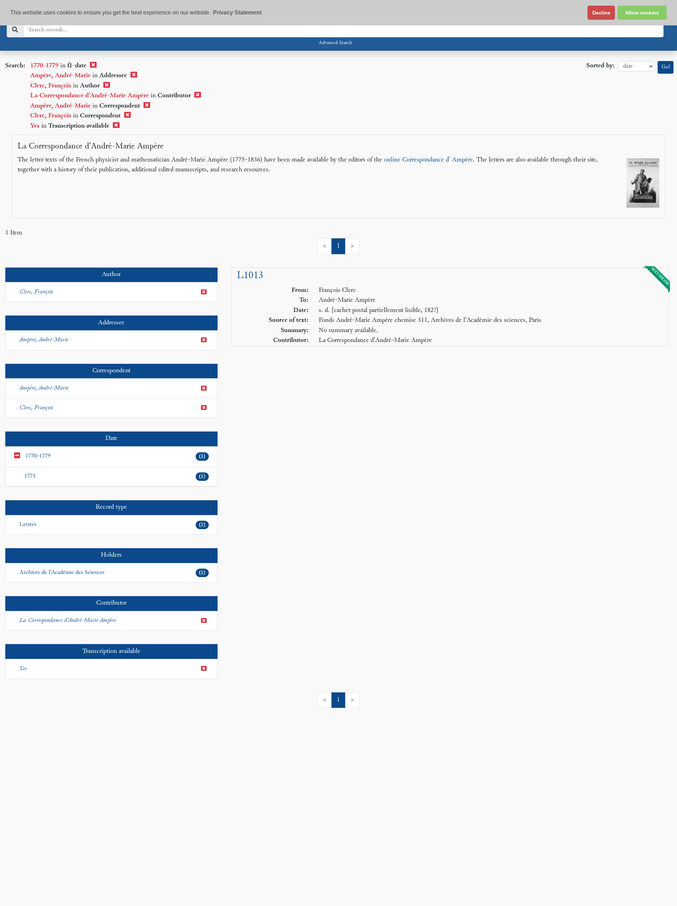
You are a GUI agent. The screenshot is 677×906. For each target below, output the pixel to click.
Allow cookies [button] (642, 13)
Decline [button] (601, 13)
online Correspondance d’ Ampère (428, 160)
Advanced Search (335, 43)
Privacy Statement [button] (237, 13)
